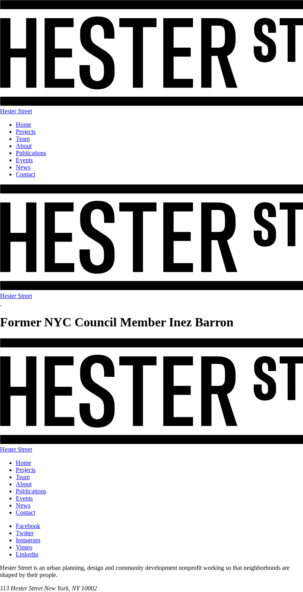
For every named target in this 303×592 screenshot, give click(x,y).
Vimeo (24, 547)
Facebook (28, 526)
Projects (26, 131)
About (24, 145)
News (23, 167)
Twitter (25, 533)
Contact (25, 174)
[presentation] (1, 303)
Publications (31, 153)
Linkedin (27, 554)
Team (23, 138)
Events (24, 160)
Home (23, 124)
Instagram (28, 540)
